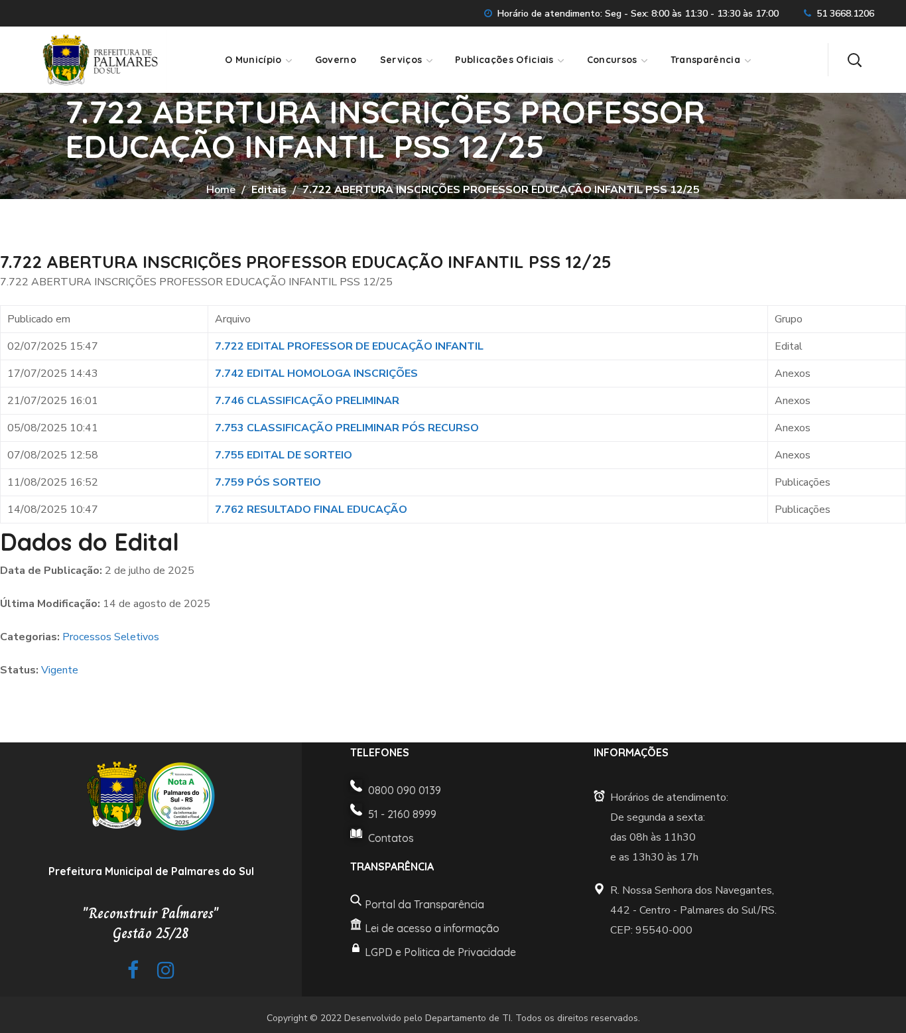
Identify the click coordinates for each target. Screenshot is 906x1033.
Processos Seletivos (110, 637)
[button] (854, 60)
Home (220, 189)
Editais (269, 189)
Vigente (59, 670)
